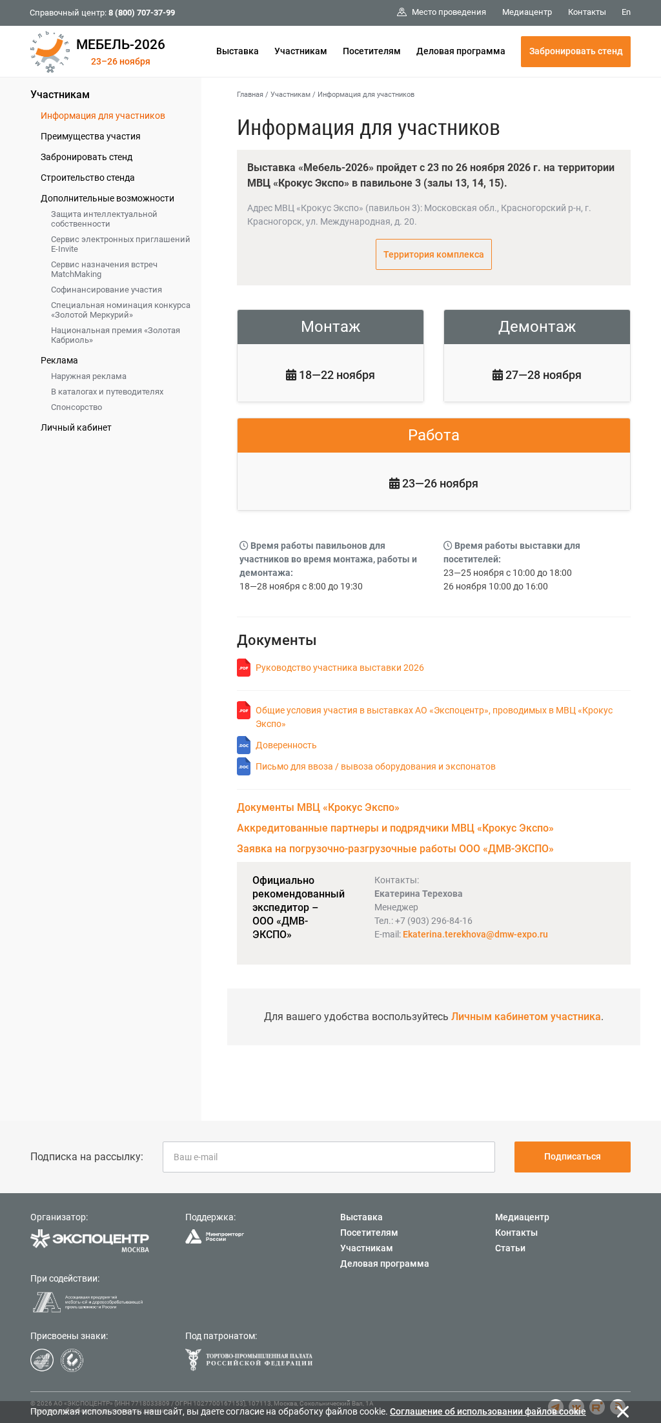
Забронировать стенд (576, 51)
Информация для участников (103, 115)
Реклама (59, 360)
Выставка (237, 51)
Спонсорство (76, 407)
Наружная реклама (89, 376)
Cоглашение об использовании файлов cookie (488, 1411)
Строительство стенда (88, 177)
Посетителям (372, 51)
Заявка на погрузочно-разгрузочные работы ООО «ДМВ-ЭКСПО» (395, 849)
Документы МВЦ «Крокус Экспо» (318, 807)
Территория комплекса (433, 254)
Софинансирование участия (106, 289)
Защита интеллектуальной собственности (104, 219)
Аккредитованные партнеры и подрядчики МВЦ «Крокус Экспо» (395, 828)
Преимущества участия (91, 136)
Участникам (300, 51)
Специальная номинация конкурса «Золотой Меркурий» (120, 310)
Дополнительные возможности (107, 198)
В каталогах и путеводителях (107, 391)
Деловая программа (460, 51)
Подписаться (572, 1156)
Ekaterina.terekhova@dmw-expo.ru (475, 934)
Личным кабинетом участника (526, 1016)
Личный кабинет (76, 427)
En (626, 12)
